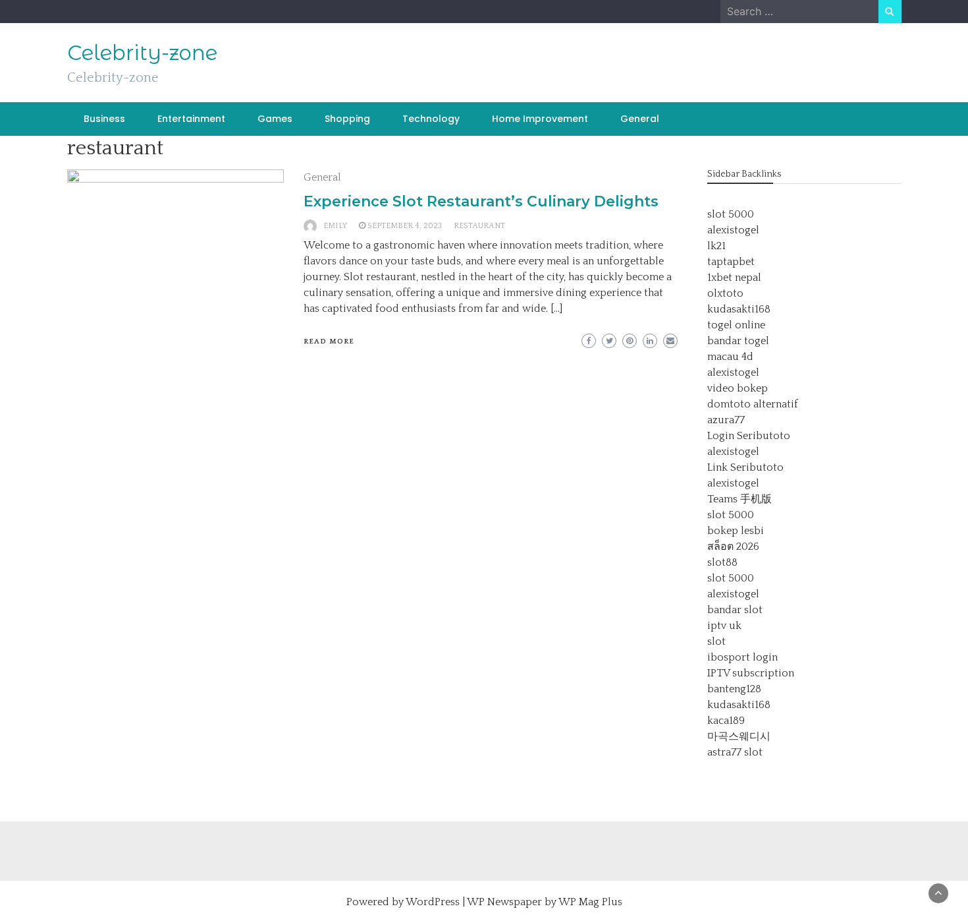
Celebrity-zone (142, 52)
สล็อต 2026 (733, 546)
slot (716, 641)
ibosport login (742, 657)
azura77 (726, 420)
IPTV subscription (750, 673)
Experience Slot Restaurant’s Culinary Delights (481, 201)
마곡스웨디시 (738, 736)
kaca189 (726, 721)
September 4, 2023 (404, 226)
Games (274, 118)
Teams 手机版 (739, 499)
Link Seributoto (745, 467)
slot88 (722, 562)
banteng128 (734, 689)
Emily (335, 226)
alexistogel (733, 230)
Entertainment (191, 118)
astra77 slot (735, 752)
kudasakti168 (738, 309)
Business (104, 118)
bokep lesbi (735, 531)
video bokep (737, 388)
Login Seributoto (748, 436)
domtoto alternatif (752, 404)
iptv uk (724, 626)
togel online (736, 325)
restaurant (479, 226)
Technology (431, 118)
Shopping (347, 118)
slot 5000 (730, 214)
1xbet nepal (734, 277)
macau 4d (730, 357)
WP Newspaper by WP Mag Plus (544, 902)
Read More (329, 341)
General (639, 118)
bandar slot (735, 610)
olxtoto (725, 293)
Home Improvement (540, 118)
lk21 (716, 246)
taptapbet (731, 262)
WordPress (433, 902)
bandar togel (738, 341)
